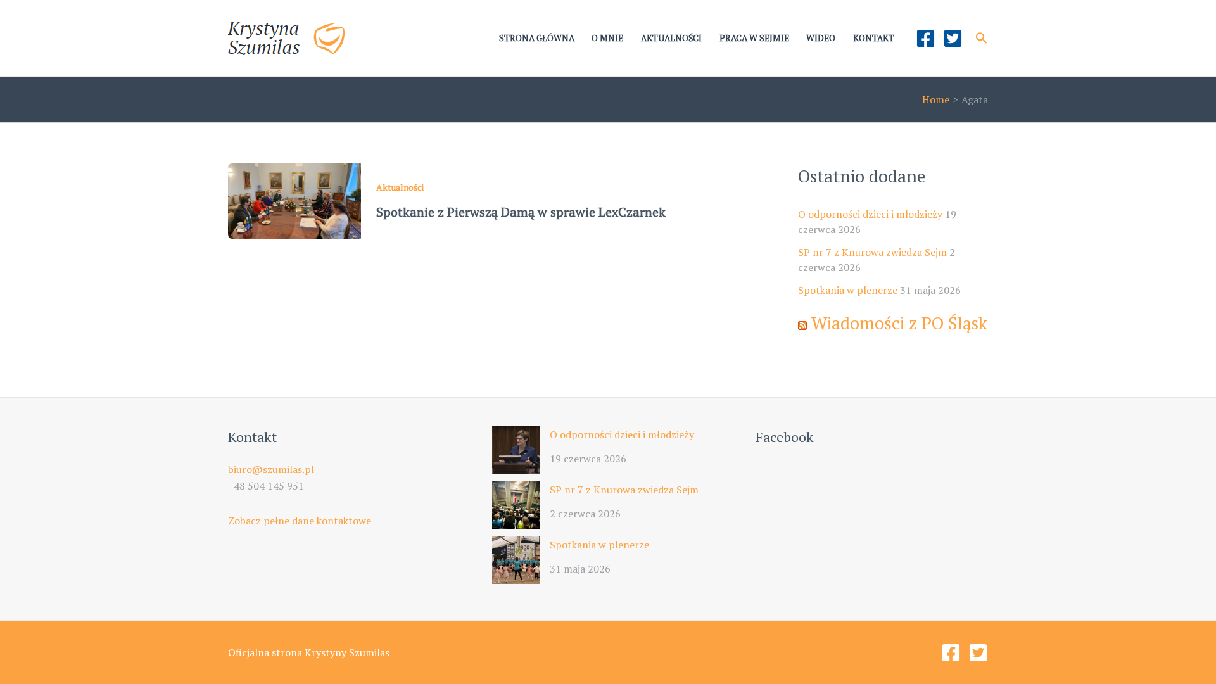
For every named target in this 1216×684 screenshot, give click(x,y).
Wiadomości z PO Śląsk (899, 323)
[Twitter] (953, 38)
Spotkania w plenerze (847, 290)
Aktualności (671, 38)
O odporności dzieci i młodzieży (870, 214)
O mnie (607, 38)
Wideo (820, 38)
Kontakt (873, 38)
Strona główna (536, 38)
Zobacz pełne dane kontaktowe (299, 521)
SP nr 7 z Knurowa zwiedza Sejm (872, 252)
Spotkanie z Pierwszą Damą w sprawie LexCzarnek (521, 211)
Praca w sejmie (754, 38)
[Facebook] (925, 38)
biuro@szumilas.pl (271, 469)
